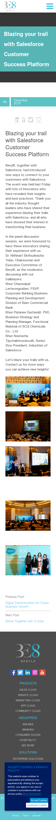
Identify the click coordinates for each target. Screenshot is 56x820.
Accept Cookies (39, 800)
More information (32, 793)
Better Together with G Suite (24, 621)
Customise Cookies (37, 805)
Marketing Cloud (28, 700)
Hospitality (28, 740)
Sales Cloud (28, 689)
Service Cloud (28, 695)
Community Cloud (28, 711)
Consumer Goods (28, 735)
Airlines (28, 724)
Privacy (15, 816)
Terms (26, 816)
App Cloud (28, 705)
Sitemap (37, 816)
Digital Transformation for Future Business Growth (27, 604)
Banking (28, 729)
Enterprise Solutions (28, 759)
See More (28, 745)
